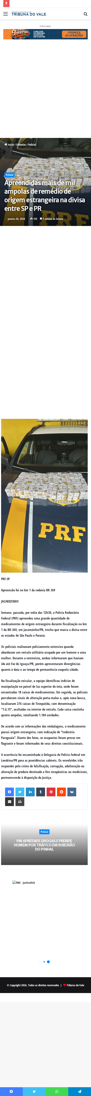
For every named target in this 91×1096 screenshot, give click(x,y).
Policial (32, 145)
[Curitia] (45, 34)
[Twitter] (19, 792)
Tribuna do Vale (75, 985)
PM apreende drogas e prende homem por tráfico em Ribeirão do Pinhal (44, 844)
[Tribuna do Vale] (28, 13)
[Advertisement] (45, 91)
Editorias (21, 145)
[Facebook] (9, 792)
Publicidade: (45, 26)
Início (10, 145)
